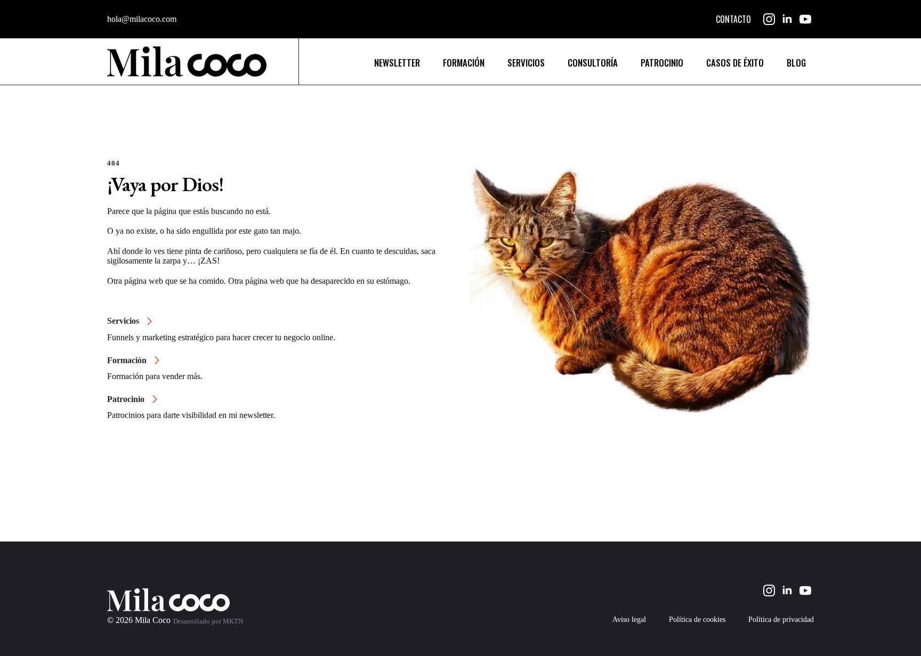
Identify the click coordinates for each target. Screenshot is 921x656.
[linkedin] (787, 19)
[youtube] (805, 19)
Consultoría (593, 62)
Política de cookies (697, 620)
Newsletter (397, 62)
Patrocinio (662, 62)
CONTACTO (733, 19)
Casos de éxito (735, 62)
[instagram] (769, 19)
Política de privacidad (781, 620)
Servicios (526, 62)
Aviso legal (629, 620)
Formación (463, 62)
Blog (796, 62)
